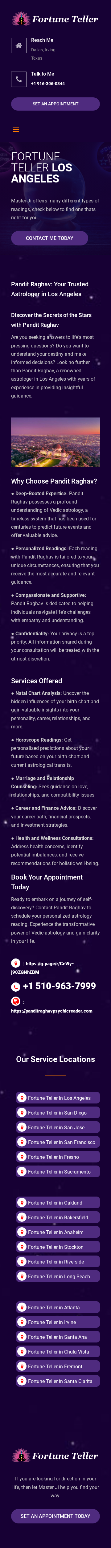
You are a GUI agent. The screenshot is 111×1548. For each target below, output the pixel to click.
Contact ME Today (49, 238)
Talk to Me (42, 74)
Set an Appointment (56, 103)
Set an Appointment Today (55, 1516)
